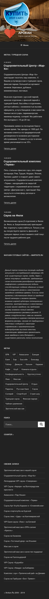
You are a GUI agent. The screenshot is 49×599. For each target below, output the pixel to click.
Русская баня (22, 388)
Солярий (9, 393)
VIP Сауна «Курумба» (14, 562)
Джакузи (18, 364)
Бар (15, 359)
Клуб (16, 369)
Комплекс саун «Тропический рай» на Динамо (24, 573)
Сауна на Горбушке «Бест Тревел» (19, 578)
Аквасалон (24, 354)
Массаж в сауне (11, 546)
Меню (25, 45)
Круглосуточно (34, 374)
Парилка (9, 388)
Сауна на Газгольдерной (15, 557)
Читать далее (10, 148)
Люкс (7, 379)
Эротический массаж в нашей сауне (20, 470)
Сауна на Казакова (12, 535)
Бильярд (35, 359)
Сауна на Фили (13, 215)
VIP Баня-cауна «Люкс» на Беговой (20, 521)
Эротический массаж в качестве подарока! (23, 551)
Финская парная (30, 398)
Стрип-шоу (35, 393)
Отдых (34, 383)
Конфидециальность (14, 374)
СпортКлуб (22, 393)
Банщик (35, 354)
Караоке (39, 364)
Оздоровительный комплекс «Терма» (22, 162)
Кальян (29, 364)
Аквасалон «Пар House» (15, 494)
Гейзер (8, 364)
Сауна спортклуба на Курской (17, 511)
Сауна (35, 388)
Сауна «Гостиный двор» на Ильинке (20, 541)
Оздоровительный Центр (16, 383)
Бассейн (24, 359)
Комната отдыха (29, 369)
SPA (7, 354)
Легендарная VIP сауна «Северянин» (20, 481)
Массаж (17, 379)
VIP (14, 354)
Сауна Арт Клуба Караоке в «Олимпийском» (24, 505)
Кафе (7, 369)
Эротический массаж (14, 408)
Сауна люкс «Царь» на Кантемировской (22, 516)
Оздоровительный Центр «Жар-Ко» (24, 67)
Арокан (24, 32)
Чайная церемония (13, 403)
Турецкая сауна (12, 398)
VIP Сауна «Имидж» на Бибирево (19, 567)
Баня (7, 359)
